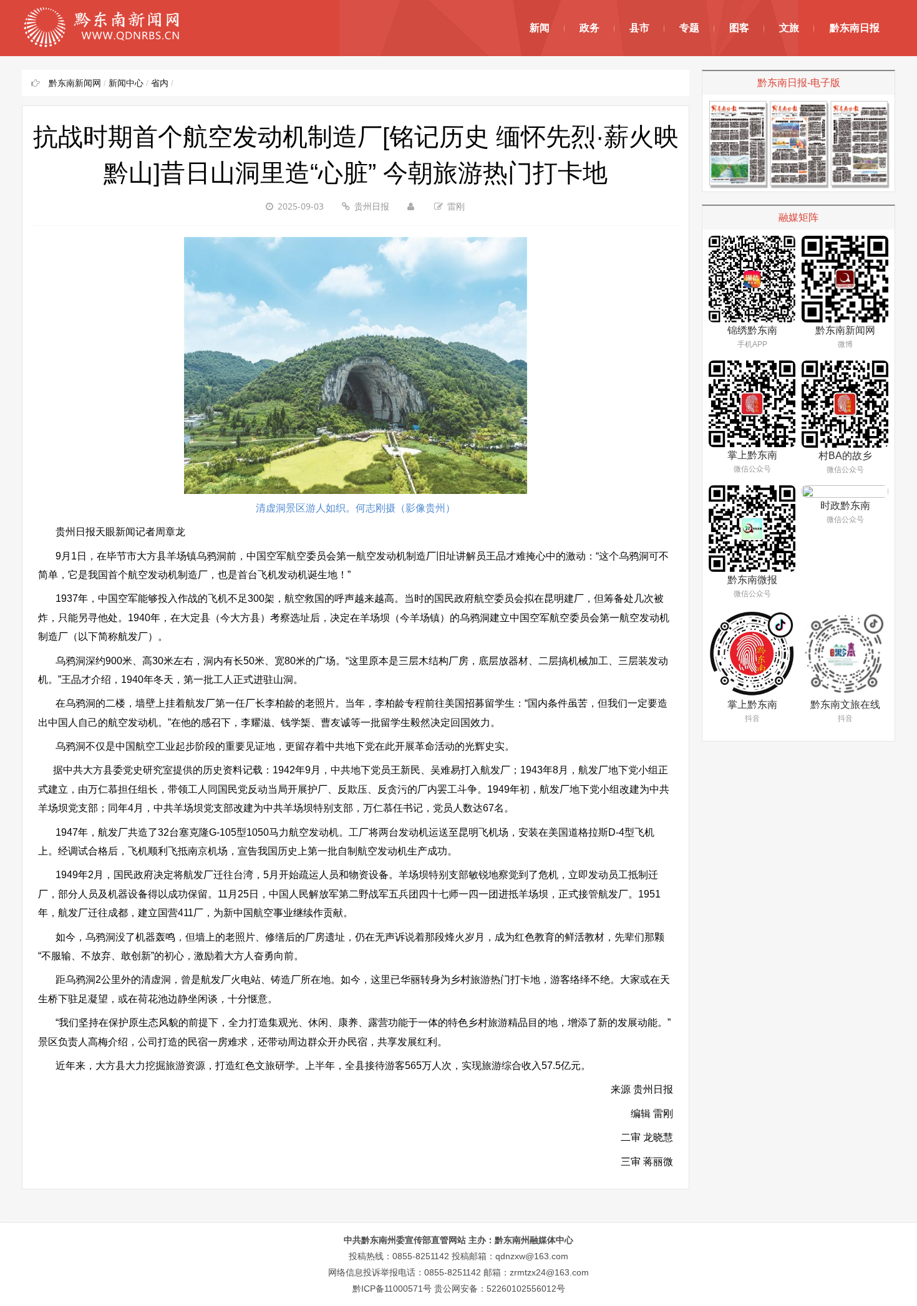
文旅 (789, 27)
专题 (689, 27)
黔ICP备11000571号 (392, 1289)
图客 (739, 27)
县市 (639, 27)
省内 (159, 83)
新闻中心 (126, 83)
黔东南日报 (855, 27)
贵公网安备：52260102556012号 (499, 1289)
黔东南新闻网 (75, 83)
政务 (589, 27)
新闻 (540, 27)
